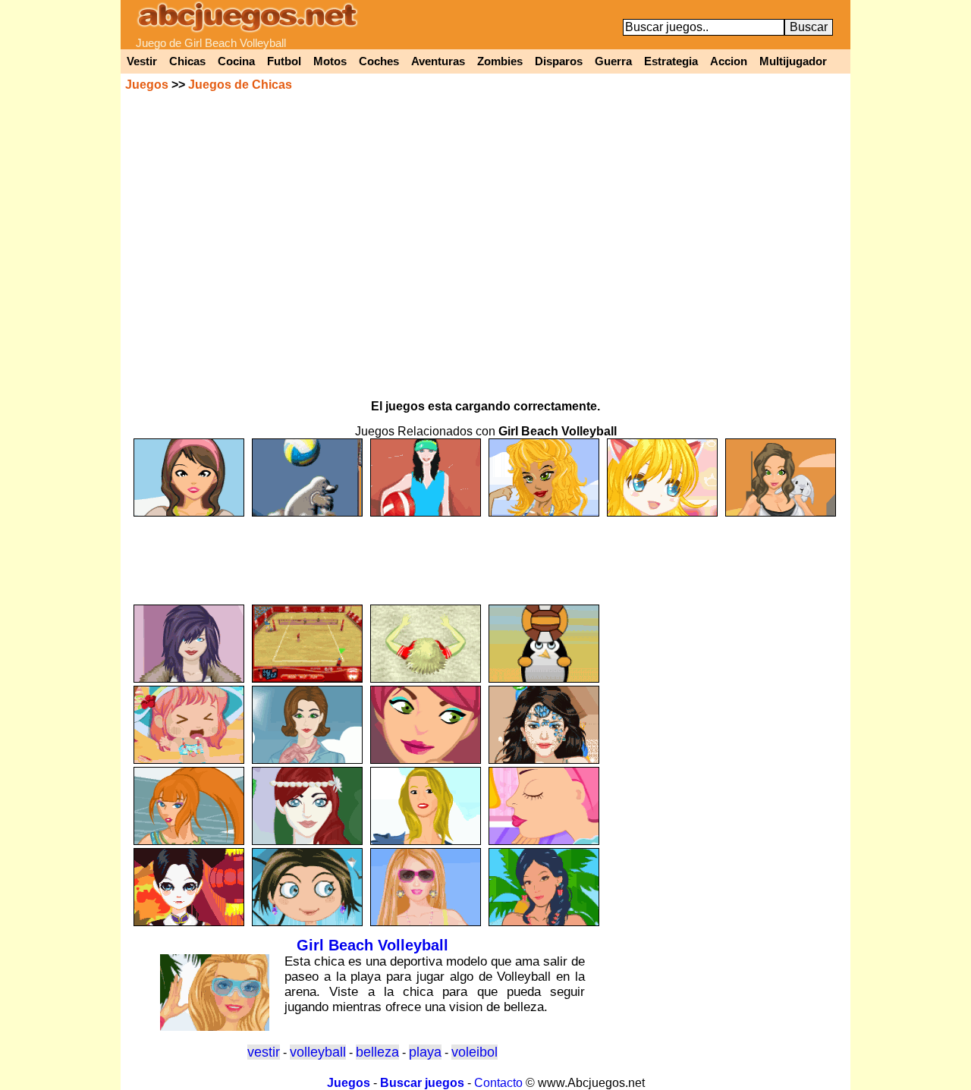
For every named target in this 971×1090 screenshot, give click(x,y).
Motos (330, 61)
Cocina (236, 61)
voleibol (474, 1052)
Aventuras (438, 61)
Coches (379, 61)
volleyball (318, 1052)
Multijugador (793, 61)
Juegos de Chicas (240, 84)
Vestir (142, 61)
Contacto (498, 1082)
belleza (377, 1052)
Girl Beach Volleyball (372, 945)
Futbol (284, 61)
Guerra (613, 61)
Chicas (187, 61)
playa (425, 1052)
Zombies (500, 61)
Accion (728, 61)
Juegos (146, 84)
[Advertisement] (485, 554)
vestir (263, 1052)
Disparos (559, 61)
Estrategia (671, 61)
